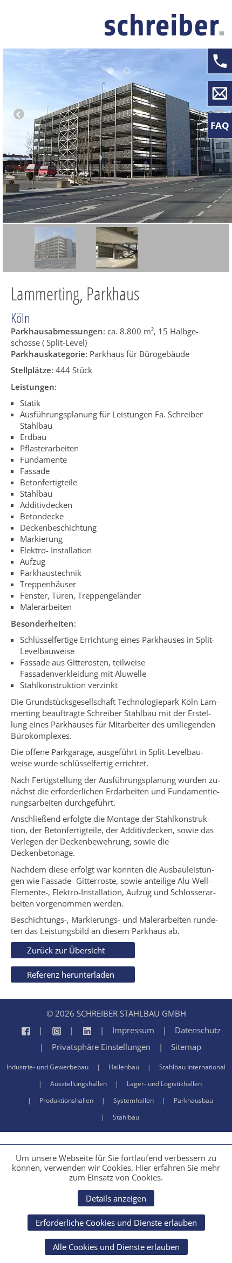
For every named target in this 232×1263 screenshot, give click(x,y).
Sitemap (186, 1046)
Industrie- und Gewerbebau (47, 1067)
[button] (18, 118)
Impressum (133, 1030)
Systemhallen (133, 1100)
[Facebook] (21, 1030)
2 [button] (126, 70)
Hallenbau (123, 1067)
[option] (55, 248)
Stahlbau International (192, 1067)
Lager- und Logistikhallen (164, 1083)
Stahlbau (126, 1117)
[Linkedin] (76, 1030)
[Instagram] (45, 1030)
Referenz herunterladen (70, 974)
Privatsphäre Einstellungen (101, 1046)
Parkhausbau (193, 1100)
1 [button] (110, 70)
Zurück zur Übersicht (66, 950)
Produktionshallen (66, 1100)
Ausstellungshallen (78, 1083)
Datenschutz (198, 1030)
